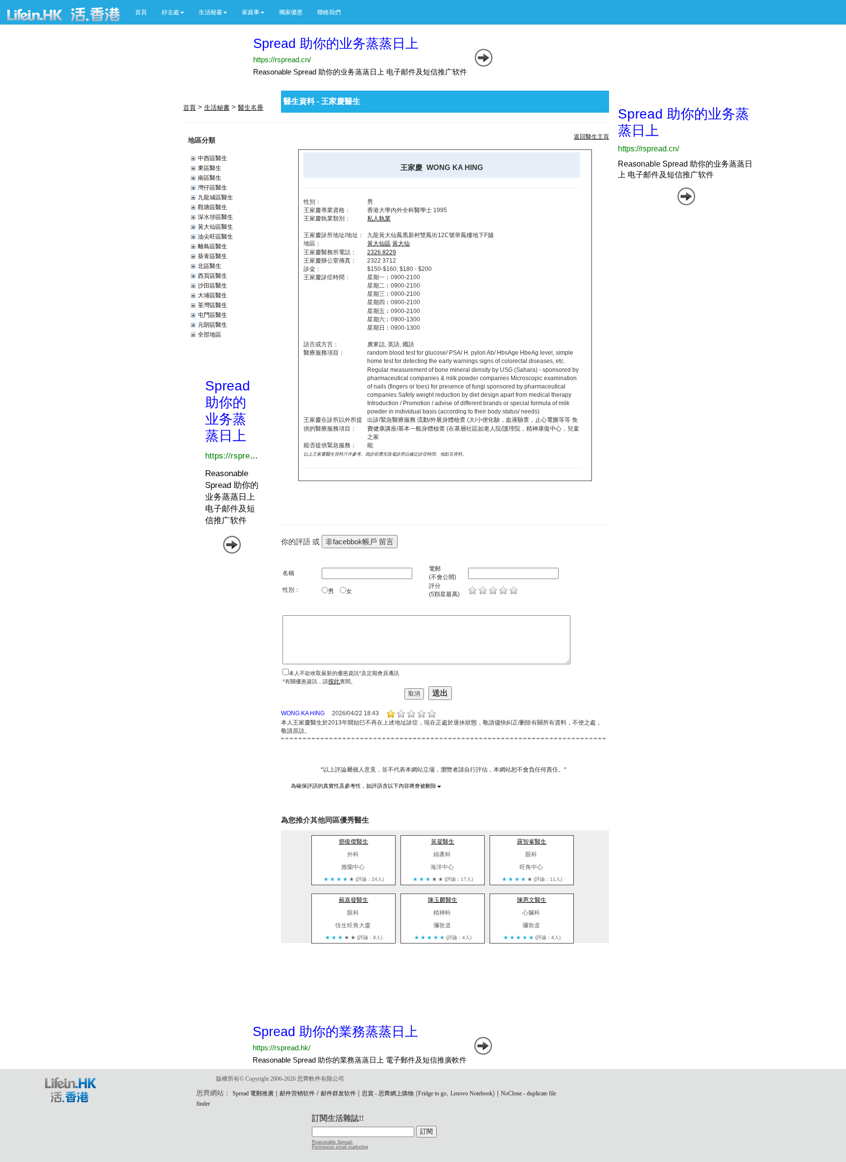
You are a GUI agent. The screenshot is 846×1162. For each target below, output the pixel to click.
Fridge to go (432, 1093)
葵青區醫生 (212, 256)
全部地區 (209, 334)
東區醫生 (209, 168)
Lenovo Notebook (471, 1093)
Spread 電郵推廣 (253, 1093)
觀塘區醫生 (212, 207)
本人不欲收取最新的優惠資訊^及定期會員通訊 (344, 673)
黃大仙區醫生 (215, 226)
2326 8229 (381, 252)
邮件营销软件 (297, 1093)
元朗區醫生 (212, 324)
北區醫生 (209, 266)
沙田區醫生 (212, 285)
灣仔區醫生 (212, 187)
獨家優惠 (291, 12)
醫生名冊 (250, 107)
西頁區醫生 (212, 275)
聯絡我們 (329, 12)
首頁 (141, 12)
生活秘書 (217, 107)
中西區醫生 (212, 158)
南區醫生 (209, 177)
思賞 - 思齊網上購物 (388, 1093)
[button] (172, 12)
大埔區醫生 (212, 295)
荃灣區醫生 (212, 305)
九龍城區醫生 (215, 197)
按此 (334, 681)
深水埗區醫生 (215, 217)
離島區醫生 (212, 246)
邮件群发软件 (338, 1093)
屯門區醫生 (212, 315)
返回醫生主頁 (591, 136)
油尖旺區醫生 (215, 236)
